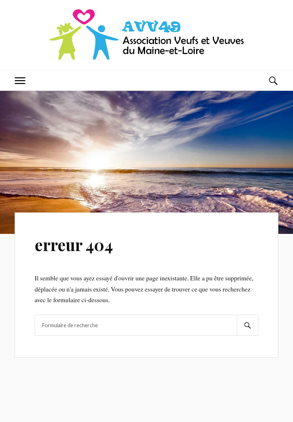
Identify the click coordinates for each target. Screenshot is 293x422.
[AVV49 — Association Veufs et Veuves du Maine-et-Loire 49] (146, 34)
